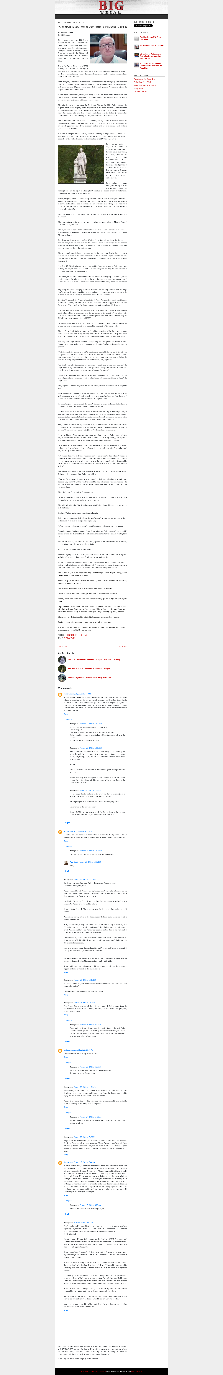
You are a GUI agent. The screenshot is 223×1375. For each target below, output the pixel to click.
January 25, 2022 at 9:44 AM (80, 694)
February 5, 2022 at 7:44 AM (84, 1162)
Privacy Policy (136, 1371)
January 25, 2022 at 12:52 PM (90, 862)
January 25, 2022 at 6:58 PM (90, 1067)
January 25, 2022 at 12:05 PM (85, 879)
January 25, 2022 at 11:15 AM (80, 831)
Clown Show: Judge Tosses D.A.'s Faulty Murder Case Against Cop (150, 56)
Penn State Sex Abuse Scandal (145, 85)
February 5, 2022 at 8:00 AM (90, 1205)
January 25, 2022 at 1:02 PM (90, 790)
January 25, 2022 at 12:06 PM (91, 851)
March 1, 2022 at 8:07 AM (83, 1223)
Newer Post (62, 646)
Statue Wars (69, 638)
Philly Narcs (138, 88)
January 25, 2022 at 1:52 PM (84, 1003)
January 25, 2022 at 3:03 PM (90, 1025)
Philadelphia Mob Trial (142, 82)
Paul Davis (74, 862)
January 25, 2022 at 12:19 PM (85, 980)
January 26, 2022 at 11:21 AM (85, 1087)
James (66, 694)
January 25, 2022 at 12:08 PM (91, 724)
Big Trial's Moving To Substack (152, 45)
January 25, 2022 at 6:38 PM (82, 1050)
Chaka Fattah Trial (141, 92)
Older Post (123, 646)
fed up (66, 831)
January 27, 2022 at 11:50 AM (91, 1117)
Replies (69, 719)
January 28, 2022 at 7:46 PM (84, 1137)
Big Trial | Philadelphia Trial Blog (93, 1371)
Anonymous (68, 1162)
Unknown (68, 1050)
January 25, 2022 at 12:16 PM (91, 748)
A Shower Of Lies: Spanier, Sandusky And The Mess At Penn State (151, 66)
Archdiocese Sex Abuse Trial (144, 79)
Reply (66, 714)
